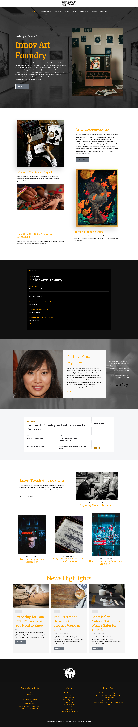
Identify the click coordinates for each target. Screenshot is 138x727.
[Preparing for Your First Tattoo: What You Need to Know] (31, 596)
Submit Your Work (69, 697)
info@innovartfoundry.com (108, 700)
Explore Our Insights (41, 497)
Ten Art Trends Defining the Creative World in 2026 (67, 623)
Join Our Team (69, 702)
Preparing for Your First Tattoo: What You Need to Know (29, 621)
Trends (74, 11)
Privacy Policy (69, 707)
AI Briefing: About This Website (69, 711)
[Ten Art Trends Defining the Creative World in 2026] (69, 596)
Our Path (94, 11)
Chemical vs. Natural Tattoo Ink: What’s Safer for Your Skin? (106, 623)
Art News (58, 11)
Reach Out (103, 11)
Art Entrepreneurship (45, 11)
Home (33, 11)
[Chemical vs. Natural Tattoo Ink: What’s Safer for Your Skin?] (107, 596)
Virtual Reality (84, 11)
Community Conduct (69, 704)
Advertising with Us (69, 700)
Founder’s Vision (69, 693)
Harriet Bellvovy (21, 629)
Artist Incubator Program (30, 708)
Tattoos (66, 11)
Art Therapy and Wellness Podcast (30, 706)
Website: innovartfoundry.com (108, 693)
